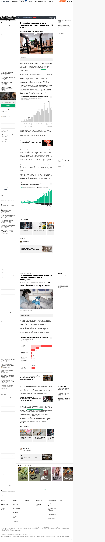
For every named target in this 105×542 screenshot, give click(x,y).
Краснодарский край (16, 508)
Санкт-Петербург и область (17, 499)
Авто (2, 308)
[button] (67, 1)
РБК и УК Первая (3, 127)
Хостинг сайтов (50, 510)
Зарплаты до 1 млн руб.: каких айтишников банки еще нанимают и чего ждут (64, 286)
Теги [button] (24, 238)
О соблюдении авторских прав (18, 536)
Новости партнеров (24, 465)
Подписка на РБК (39, 500)
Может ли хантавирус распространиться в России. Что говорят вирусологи (30, 399)
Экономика (3, 500)
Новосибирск (15, 501)
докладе (27, 321)
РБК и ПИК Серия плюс (5, 178)
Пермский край (15, 510)
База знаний (59, 400)
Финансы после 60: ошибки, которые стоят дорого (64, 21)
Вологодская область (16, 505)
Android (61, 500)
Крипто (2, 476)
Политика (2, 31)
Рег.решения (50, 511)
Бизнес (2, 79)
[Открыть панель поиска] (69, 1)
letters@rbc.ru (10, 529)
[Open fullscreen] (51, 97)
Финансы (2, 111)
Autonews (59, 277)
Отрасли (2, 323)
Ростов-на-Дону (15, 512)
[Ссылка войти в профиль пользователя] (71, 1)
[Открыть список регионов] (67, 1)
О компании (50, 499)
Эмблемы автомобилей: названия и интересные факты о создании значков (64, 276)
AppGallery (61, 501)
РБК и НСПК (3, 36)
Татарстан (14, 513)
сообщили (37, 177)
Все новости (4, 22)
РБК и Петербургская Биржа (5, 302)
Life (58, 27)
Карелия (14, 518)
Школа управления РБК (51, 518)
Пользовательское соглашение (30, 536)
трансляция (43, 68)
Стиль (2, 492)
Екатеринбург (15, 500)
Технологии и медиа (4, 504)
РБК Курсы (49, 517)
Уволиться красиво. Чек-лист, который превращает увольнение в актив (64, 281)
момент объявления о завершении (35, 408)
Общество (3, 26)
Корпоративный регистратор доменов (52, 509)
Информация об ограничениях (6, 536)
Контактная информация (52, 500)
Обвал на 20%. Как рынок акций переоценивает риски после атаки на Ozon (64, 31)
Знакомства (50, 513)
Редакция (49, 501)
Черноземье (15, 516)
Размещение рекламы (51, 503)
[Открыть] (8, 1)
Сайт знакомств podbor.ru (52, 514)
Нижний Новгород (16, 509)
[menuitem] (14, 1)
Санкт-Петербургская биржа (17, 531)
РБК (20, 145)
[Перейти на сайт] (8, 18)
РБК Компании (3, 206)
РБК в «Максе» (24, 219)
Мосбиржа (10, 531)
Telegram (26, 501)
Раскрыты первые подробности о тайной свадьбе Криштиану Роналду (64, 26)
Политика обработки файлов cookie (63, 536)
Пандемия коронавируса (24, 20)
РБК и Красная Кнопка (4, 415)
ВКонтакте (26, 499)
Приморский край (16, 521)
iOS (60, 499)
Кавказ (14, 517)
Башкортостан (15, 504)
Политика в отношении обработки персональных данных (46, 536)
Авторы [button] (21, 238)
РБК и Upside (3, 372)
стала (42, 414)
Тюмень (14, 514)
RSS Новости (38, 505)
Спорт (2, 90)
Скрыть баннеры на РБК (40, 499)
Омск (14, 503)
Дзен (25, 503)
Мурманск (14, 520)
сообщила (40, 167)
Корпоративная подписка (40, 501)
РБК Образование (4, 509)
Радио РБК (6, 1)
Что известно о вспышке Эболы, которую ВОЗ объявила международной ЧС (30, 377)
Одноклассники (27, 500)
